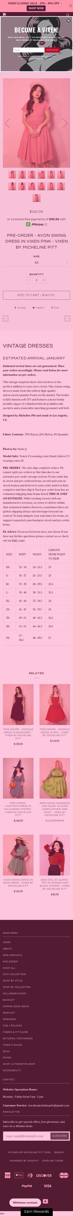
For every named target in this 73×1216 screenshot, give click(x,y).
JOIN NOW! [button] (52, 49)
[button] (68, 20)
